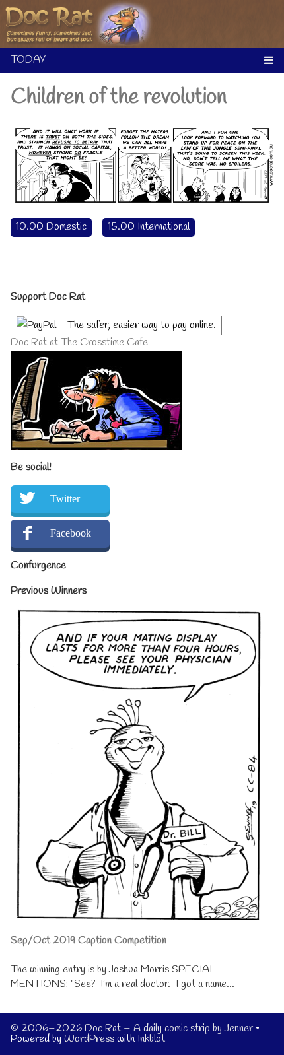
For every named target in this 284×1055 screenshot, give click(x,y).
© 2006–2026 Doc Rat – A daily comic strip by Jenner (132, 1028)
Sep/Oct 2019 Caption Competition (88, 940)
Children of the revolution (119, 97)
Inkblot (151, 1039)
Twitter (65, 498)
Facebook (70, 533)
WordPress (89, 1039)
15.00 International (149, 227)
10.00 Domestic (51, 227)
